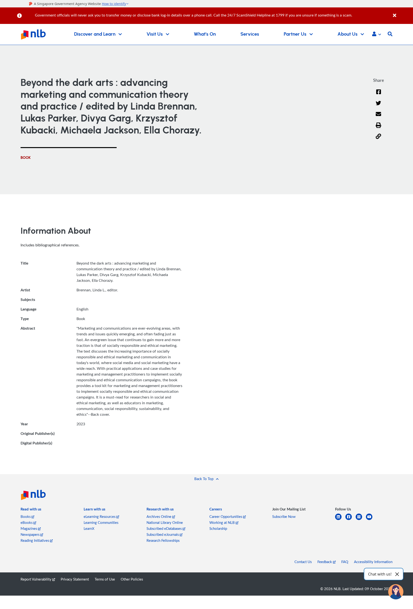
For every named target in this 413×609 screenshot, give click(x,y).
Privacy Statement (75, 579)
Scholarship (218, 528)
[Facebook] (378, 94)
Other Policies (132, 579)
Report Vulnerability (36, 579)
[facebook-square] (350, 520)
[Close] (402, 12)
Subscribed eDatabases (165, 528)
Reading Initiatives (35, 540)
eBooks (27, 522)
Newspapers (30, 534)
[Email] (378, 117)
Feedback (325, 561)
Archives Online (159, 516)
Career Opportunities (226, 516)
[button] (376, 34)
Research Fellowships (163, 540)
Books (26, 516)
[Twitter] (378, 106)
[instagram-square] (361, 520)
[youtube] (371, 520)
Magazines (29, 528)
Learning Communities (101, 522)
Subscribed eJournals (163, 534)
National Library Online (165, 522)
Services (249, 34)
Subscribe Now (284, 516)
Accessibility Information (373, 561)
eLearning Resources (100, 516)
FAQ (344, 561)
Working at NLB (222, 522)
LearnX (89, 528)
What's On (205, 34)
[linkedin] (340, 520)
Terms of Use (105, 579)
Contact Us (303, 561)
